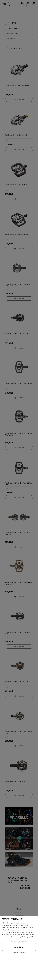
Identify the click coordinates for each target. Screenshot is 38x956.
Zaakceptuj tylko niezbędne (19, 942)
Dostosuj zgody (19, 947)
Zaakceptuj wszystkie (19, 952)
